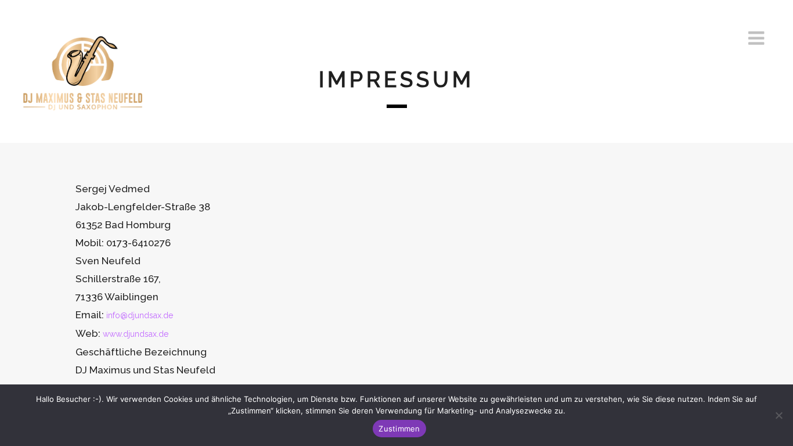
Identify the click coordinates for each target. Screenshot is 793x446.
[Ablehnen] (778, 415)
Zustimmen (399, 428)
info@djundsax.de (139, 315)
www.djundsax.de (135, 334)
